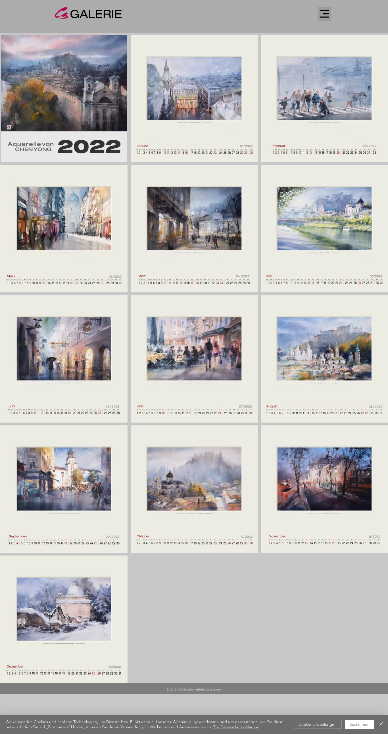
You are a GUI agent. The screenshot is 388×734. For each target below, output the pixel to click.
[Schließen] (381, 724)
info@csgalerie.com (208, 689)
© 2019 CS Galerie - (181, 689)
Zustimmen (360, 724)
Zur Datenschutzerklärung (236, 726)
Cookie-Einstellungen (318, 724)
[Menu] (324, 14)
